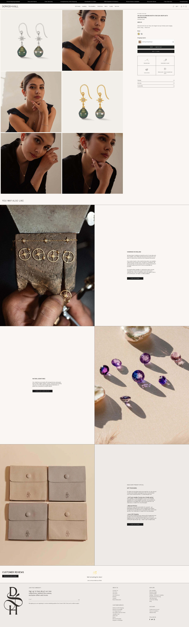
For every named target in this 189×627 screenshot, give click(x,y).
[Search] (173, 6)
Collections (100, 6)
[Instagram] (154, 619)
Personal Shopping (117, 618)
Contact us (115, 590)
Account (152, 606)
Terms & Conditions (154, 611)
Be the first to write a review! (10, 576)
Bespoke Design (153, 592)
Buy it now (155, 51)
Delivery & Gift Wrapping (118, 607)
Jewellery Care (116, 614)
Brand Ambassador (117, 599)
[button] (155, 80)
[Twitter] (152, 619)
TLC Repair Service (117, 611)
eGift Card (115, 615)
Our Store (115, 593)
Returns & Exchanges (117, 609)
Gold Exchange (153, 593)
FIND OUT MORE (135, 278)
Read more (147, 27)
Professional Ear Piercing (155, 596)
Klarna (114, 617)
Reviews (114, 596)
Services (117, 6)
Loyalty (111, 6)
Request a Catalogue (117, 620)
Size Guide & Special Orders (119, 612)
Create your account (154, 609)
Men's (106, 6)
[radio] (138, 34)
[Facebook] (149, 619)
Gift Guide (77, 6)
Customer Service (118, 605)
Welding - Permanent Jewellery (157, 595)
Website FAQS (153, 612)
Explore (152, 587)
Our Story (115, 592)
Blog (150, 601)
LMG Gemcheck (153, 598)
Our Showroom (116, 595)
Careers (114, 598)
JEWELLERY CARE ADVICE (42, 391)
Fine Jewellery (92, 6)
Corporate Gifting (154, 599)
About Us (115, 587)
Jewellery (84, 6)
